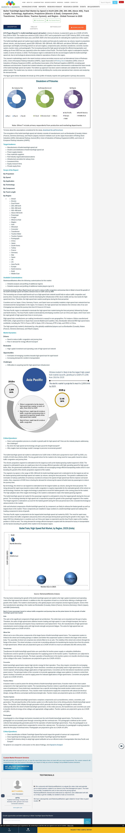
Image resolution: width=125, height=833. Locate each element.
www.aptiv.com (17, 807)
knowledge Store (29, 7)
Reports (42, 7)
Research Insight (54, 7)
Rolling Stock (60, 61)
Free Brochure (40, 20)
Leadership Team (38, 2)
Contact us (74, 2)
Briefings (60, 2)
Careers (66, 2)
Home (23, 2)
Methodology (55, 27)
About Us (29, 2)
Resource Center (71, 7)
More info (70, 825)
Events (83, 7)
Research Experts (50, 2)
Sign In (121, 2)
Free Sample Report (54, 20)
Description (12, 27)
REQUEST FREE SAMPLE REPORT (81, 830)
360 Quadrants (93, 7)
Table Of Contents (34, 28)
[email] (121, 746)
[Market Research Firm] (10, 4)
